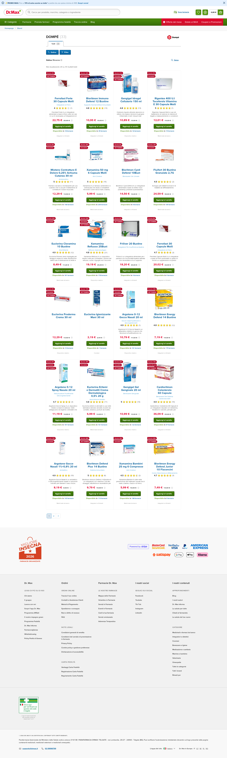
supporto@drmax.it (30, 748)
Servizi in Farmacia (105, 604)
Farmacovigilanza (31, 630)
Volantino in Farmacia (106, 600)
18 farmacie (69, 131)
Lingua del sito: (156, 748)
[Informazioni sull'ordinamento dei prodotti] (62, 60)
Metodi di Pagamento (69, 604)
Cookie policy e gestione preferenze (75, 648)
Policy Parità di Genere (33, 638)
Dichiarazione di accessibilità (72, 652)
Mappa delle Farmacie (107, 596)
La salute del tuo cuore (181, 617)
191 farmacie (136, 348)
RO (207, 748)
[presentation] (63, 84)
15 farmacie (170, 131)
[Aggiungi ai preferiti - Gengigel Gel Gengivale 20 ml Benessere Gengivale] (144, 362)
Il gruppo (28, 600)
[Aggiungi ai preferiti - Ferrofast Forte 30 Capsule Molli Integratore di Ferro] (77, 73)
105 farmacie (170, 205)
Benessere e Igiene (179, 645)
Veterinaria (176, 658)
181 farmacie (69, 275)
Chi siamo (28, 596)
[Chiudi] (224, 3)
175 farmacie (170, 348)
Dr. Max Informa (30, 626)
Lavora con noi (30, 604)
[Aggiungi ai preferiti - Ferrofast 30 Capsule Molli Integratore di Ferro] (178, 218)
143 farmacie (69, 498)
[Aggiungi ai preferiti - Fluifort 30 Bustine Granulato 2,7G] (178, 145)
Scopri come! (83, 3)
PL (204, 748)
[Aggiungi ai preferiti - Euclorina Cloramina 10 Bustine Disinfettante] (77, 218)
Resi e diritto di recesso (70, 613)
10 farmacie (69, 348)
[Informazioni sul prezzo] (72, 120)
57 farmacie (170, 425)
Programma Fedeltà (32, 621)
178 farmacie (102, 275)
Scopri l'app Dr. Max (32, 609)
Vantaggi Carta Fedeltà (70, 667)
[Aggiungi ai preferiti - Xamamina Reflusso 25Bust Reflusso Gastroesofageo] (111, 218)
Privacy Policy (66, 643)
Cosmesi (175, 641)
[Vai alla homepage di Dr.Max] (13, 12)
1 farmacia (102, 348)
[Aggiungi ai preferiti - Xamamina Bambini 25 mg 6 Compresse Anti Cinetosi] (144, 438)
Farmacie (26, 22)
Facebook (139, 596)
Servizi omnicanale (105, 617)
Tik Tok (138, 604)
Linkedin (138, 613)
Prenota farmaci (42, 22)
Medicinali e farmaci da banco (183, 632)
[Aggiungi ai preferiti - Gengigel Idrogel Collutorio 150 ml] (144, 73)
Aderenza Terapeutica (106, 621)
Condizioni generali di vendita (72, 632)
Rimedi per (176, 675)
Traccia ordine (80, 22)
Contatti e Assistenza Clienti (72, 600)
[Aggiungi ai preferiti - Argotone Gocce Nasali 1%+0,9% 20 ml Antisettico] (77, 438)
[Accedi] (205, 12)
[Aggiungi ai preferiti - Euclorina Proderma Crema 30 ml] (77, 289)
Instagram (139, 609)
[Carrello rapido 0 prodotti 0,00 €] (220, 12)
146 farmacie (69, 205)
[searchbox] (73, 12)
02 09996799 (50, 748)
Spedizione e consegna (70, 609)
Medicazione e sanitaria (181, 649)
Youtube (138, 600)
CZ (197, 748)
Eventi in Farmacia (105, 609)
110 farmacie (102, 498)
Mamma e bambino (179, 654)
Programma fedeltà (62, 22)
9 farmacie (136, 205)
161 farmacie (102, 425)
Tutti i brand (177, 671)
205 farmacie (102, 205)
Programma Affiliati (31, 613)
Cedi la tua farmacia (106, 613)
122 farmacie (136, 425)
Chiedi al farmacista (180, 613)
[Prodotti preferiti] (198, 12)
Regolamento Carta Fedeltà (72, 676)
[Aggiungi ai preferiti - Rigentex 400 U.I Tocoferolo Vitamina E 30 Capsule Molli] (178, 73)
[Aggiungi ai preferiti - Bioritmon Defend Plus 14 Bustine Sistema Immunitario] (111, 438)
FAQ (63, 617)
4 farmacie (136, 275)
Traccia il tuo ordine (69, 596)
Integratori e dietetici (180, 637)
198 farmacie (136, 498)
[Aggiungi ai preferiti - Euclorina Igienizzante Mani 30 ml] (111, 289)
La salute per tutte (179, 609)
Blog (93, 22)
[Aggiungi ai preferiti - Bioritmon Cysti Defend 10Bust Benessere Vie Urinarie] (144, 145)
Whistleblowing (30, 634)
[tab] (56, 43)
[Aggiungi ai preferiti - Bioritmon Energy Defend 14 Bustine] (178, 289)
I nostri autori (177, 600)
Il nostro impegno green (33, 617)
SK (201, 748)
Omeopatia (176, 662)
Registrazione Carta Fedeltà (72, 671)
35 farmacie (102, 131)
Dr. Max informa (178, 604)
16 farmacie (136, 131)
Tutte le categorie (179, 666)
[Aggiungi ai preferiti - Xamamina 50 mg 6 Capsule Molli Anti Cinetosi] (111, 145)
